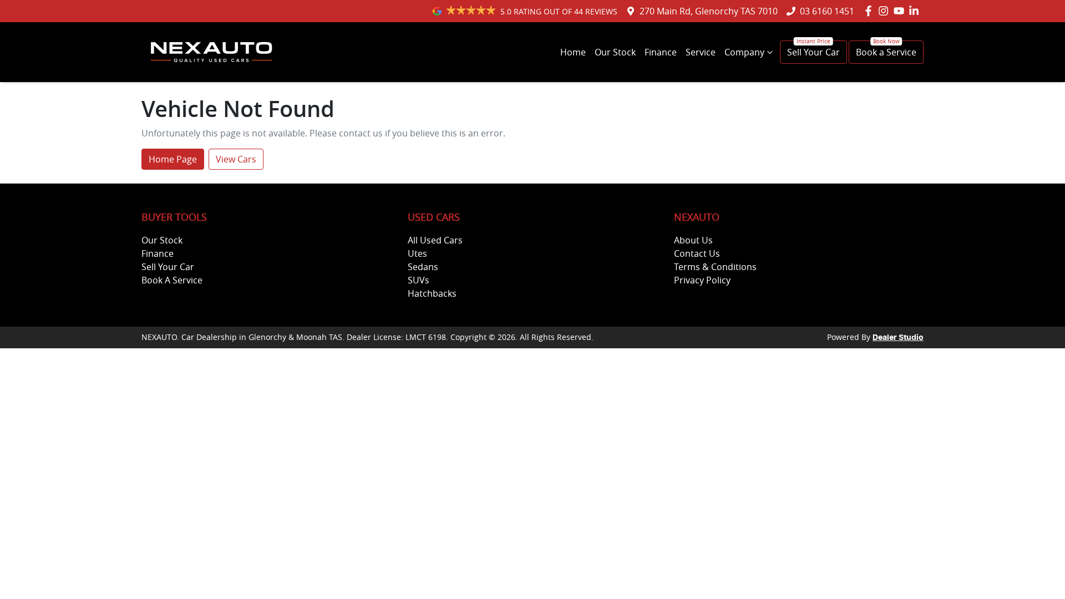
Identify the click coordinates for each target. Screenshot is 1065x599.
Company (744, 52)
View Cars (236, 159)
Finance (661, 52)
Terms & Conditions (715, 267)
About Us (693, 240)
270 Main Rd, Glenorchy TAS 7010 (709, 11)
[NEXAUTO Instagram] (885, 11)
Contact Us (697, 253)
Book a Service (886, 52)
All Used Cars (435, 240)
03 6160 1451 (827, 11)
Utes (417, 253)
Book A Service (171, 280)
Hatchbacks (432, 293)
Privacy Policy (702, 280)
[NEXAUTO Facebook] (870, 11)
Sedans (423, 267)
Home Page (173, 159)
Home (573, 52)
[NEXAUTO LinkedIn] (916, 11)
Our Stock (615, 52)
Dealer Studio (898, 338)
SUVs (418, 280)
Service (701, 52)
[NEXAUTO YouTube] (901, 11)
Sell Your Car (813, 52)
